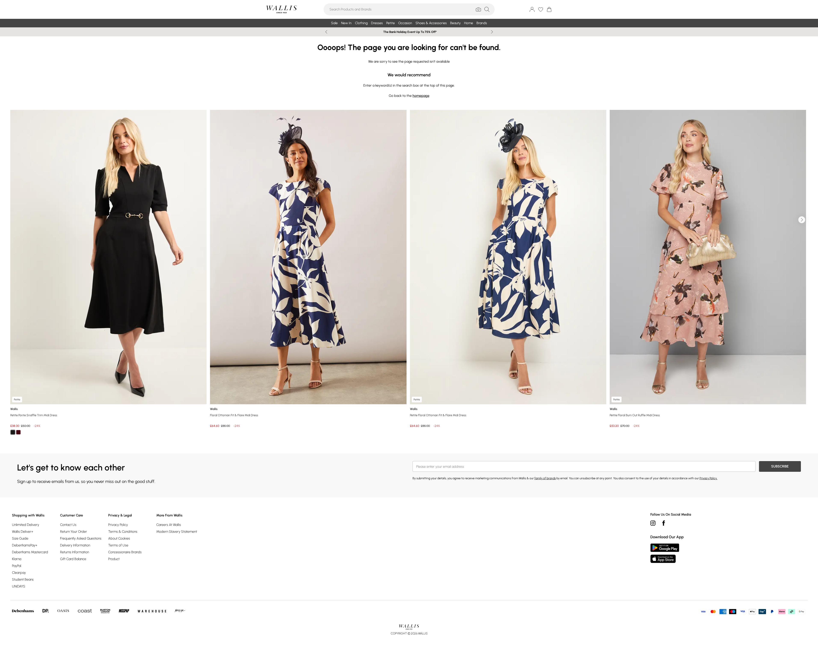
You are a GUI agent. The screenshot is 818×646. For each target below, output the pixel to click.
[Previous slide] (326, 31)
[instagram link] (652, 523)
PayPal (16, 566)
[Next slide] (492, 31)
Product (114, 559)
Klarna (16, 559)
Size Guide (20, 538)
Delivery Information (75, 545)
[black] (12, 432)
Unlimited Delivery (25, 525)
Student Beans (23, 579)
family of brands (545, 478)
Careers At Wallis (168, 525)
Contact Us (68, 525)
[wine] (18, 432)
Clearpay (19, 573)
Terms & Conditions (122, 531)
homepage (421, 96)
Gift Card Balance (73, 559)
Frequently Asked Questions (80, 538)
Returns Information (74, 552)
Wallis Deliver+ (22, 531)
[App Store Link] (664, 553)
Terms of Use (118, 545)
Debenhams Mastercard (30, 552)
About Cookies (119, 538)
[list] (409, 275)
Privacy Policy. (708, 478)
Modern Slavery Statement (176, 531)
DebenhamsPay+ (24, 545)
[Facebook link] (663, 523)
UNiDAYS (18, 586)
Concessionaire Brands (125, 552)
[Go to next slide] (801, 219)
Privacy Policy (118, 525)
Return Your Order (73, 531)
